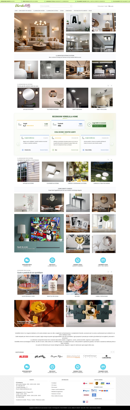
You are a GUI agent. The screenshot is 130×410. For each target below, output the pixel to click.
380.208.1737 (21, 385)
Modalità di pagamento (57, 391)
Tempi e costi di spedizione (58, 389)
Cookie (33, 399)
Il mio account (101, 6)
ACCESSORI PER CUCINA (23, 270)
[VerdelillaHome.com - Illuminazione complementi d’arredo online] (23, 6)
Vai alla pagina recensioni (99, 126)
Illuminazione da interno (24, 84)
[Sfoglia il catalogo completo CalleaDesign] (73, 356)
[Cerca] (71, 6)
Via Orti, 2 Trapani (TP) (24, 392)
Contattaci (54, 383)
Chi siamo (54, 385)
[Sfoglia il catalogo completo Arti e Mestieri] (23, 356)
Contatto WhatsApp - (21, 387)
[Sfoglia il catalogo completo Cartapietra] (90, 356)
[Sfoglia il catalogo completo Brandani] (56, 356)
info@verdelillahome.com (25, 389)
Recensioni (54, 387)
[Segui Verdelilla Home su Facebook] (84, 401)
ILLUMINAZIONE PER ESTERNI (25, 158)
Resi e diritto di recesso (57, 396)
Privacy (29, 399)
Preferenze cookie (40, 399)
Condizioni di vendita (21, 399)
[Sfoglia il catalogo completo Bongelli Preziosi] (40, 356)
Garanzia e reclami (56, 393)
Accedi (106, 6)
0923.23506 (21, 397)
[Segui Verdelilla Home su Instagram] (87, 401)
